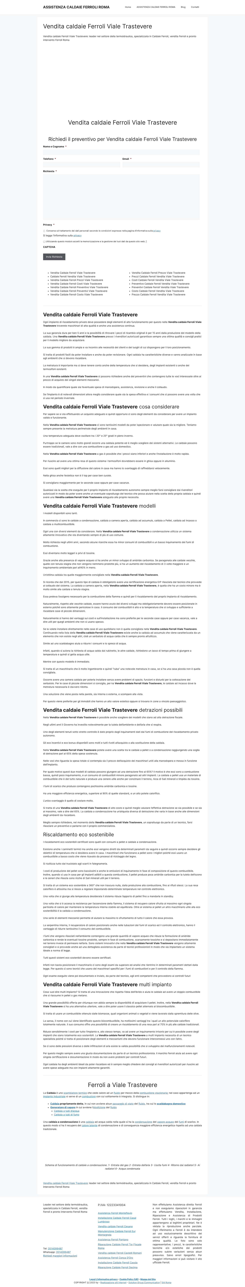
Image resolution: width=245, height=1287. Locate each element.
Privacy (49, 224)
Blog (183, 7)
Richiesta (50, 171)
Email (127, 158)
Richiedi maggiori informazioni (60, 1255)
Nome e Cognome (55, 146)
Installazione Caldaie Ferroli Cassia (118, 1262)
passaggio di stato (123, 1103)
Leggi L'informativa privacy (103, 1279)
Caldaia (54, 1103)
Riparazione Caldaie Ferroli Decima (118, 1267)
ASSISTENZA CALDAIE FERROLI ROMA (76, 7)
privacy (156, 231)
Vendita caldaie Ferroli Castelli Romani (120, 1253)
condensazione (143, 1121)
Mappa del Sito (148, 1279)
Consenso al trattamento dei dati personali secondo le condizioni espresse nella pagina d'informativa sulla (103, 231)
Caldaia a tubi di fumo (66, 1114)
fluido (117, 1093)
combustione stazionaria (154, 1093)
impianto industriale (54, 1096)
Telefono (49, 158)
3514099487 (55, 1248)
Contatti (195, 7)
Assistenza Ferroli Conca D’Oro (115, 1257)
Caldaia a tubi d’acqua (66, 1111)
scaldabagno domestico (171, 1103)
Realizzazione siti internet (113, 1282)
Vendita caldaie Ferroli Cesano (115, 1226)
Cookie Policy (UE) (129, 1279)
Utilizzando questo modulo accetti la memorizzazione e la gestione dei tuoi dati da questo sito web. (96, 241)
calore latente (89, 1125)
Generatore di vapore (62, 1107)
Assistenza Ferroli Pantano (113, 1239)
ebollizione (99, 1107)
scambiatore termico (75, 1093)
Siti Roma (166, 1282)
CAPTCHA (49, 247)
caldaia (90, 1121)
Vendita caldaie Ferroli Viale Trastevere (65, 1183)
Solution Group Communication (144, 1282)
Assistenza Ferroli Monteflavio (115, 1213)
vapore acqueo (165, 1121)
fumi (181, 1121)
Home (128, 7)
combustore (89, 1096)
